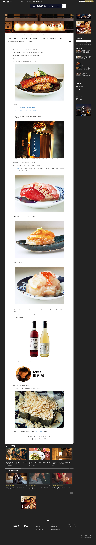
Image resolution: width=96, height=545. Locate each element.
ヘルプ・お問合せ (38, 526)
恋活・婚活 (32, 1)
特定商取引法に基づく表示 (55, 529)
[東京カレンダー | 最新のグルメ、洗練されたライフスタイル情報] (11, 1)
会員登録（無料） (89, 1)
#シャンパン (89, 42)
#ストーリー (78, 42)
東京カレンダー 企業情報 (40, 529)
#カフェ (89, 44)
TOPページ (37, 524)
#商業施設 (85, 44)
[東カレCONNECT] (48, 6)
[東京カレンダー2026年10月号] (28, 502)
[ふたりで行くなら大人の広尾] (83, 27)
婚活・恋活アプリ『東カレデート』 (73, 526)
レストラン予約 (25, 1)
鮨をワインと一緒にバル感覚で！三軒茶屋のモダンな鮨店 (25, 107)
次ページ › (40, 438)
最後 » (45, 438)
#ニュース (81, 44)
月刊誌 (38, 1)
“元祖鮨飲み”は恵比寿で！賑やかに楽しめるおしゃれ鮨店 (25, 113)
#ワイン (77, 44)
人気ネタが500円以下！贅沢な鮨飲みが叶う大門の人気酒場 (25, 110)
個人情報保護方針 (54, 526)
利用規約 (52, 524)
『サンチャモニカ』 (17, 168)
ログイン (81, 1)
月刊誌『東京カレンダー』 (72, 524)
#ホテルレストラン (83, 42)
